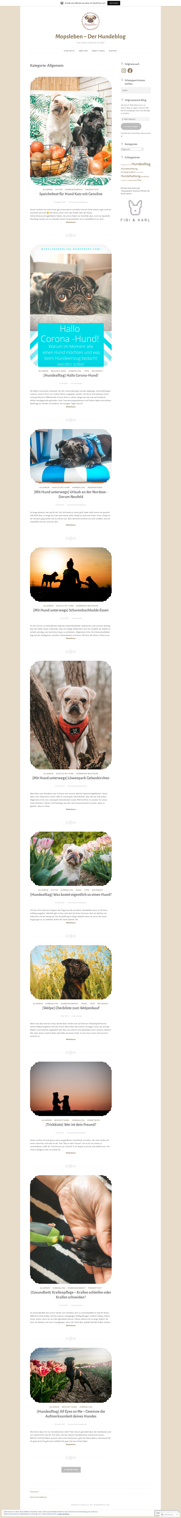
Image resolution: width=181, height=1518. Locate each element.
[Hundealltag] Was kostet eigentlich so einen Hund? (71, 895)
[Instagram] (124, 71)
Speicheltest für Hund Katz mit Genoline (70, 194)
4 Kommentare (76, 383)
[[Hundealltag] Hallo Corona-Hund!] (71, 306)
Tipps (86, 371)
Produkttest (92, 190)
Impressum (34, 1492)
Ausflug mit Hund (61, 487)
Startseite (69, 51)
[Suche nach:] (136, 90)
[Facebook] (130, 71)
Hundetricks (93, 1120)
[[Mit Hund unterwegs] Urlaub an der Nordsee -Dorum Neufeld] (71, 456)
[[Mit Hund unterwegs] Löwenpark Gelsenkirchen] (71, 715)
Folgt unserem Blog (135, 100)
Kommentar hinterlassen (78, 202)
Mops (139, 180)
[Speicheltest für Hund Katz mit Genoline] (71, 131)
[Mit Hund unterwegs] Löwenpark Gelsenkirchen (70, 778)
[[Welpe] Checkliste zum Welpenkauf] (71, 972)
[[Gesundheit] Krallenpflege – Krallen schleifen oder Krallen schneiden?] (71, 1229)
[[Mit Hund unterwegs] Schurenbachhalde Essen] (71, 574)
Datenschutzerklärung (38, 1497)
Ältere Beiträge (71, 1470)
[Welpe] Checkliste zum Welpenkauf (70, 1008)
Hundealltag (75, 371)
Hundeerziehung (129, 168)
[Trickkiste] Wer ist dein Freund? (71, 1125)
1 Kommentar (77, 618)
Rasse (79, 890)
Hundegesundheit (74, 190)
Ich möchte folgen (131, 126)
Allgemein (48, 190)
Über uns (83, 51)
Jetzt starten (113, 3)
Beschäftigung (58, 371)
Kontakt (113, 51)
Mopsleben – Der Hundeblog (90, 36)
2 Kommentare (76, 1305)
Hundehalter (140, 172)
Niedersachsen (95, 487)
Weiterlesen (53, 222)
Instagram (124, 180)
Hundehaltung (130, 176)
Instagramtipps (132, 180)
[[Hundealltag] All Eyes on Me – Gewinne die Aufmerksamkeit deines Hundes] (71, 1375)
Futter (58, 190)
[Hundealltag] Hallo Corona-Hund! (70, 375)
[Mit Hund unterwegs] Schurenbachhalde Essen (71, 610)
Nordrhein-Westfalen (87, 606)
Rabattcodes (98, 51)
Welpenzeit (97, 371)
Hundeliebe (145, 176)
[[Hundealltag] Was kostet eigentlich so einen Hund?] (71, 859)
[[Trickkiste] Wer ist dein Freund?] (71, 1089)
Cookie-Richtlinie (63, 1514)
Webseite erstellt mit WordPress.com (90, 1505)
